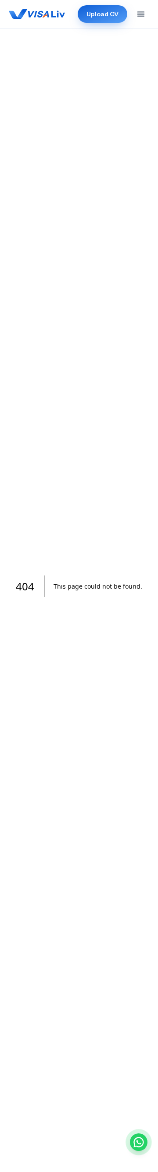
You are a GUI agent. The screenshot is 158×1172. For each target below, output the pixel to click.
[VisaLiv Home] (37, 14)
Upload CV (102, 14)
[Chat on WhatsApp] (138, 1142)
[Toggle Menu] (141, 14)
